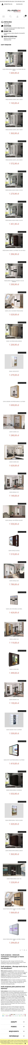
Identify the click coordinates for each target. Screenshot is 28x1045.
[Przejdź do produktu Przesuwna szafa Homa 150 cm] (14, 210)
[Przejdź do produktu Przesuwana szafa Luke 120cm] (14, 89)
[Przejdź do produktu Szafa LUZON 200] (14, 659)
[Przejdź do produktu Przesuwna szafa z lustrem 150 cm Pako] (14, 240)
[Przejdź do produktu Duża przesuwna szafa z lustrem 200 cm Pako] (14, 59)
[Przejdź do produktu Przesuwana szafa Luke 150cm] (14, 120)
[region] (14, 1015)
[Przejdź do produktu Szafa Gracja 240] (14, 571)
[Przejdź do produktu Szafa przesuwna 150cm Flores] (14, 810)
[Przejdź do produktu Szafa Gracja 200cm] (14, 540)
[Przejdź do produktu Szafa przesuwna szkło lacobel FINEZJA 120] (14, 899)
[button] (3, 16)
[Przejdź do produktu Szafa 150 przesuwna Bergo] (14, 331)
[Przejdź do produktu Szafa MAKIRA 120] (14, 689)
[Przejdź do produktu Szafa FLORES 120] (14, 422)
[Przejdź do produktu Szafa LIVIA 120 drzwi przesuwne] (14, 301)
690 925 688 (4, 1)
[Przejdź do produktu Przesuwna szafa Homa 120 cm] (14, 180)
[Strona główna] (14, 10)
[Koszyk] (24, 16)
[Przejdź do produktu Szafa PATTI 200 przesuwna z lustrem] (14, 750)
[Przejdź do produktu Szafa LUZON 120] (14, 629)
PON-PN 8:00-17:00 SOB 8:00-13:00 (16, 1)
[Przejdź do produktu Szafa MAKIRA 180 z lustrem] (14, 720)
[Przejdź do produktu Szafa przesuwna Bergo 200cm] (14, 840)
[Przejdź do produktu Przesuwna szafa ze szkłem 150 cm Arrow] (14, 271)
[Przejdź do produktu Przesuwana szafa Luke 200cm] (14, 150)
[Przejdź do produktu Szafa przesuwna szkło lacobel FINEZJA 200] (14, 929)
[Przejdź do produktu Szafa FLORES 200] (14, 452)
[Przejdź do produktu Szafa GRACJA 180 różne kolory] (14, 511)
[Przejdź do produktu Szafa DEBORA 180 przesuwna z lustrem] (14, 391)
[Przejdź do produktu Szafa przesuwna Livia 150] (14, 870)
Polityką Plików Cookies (5, 1041)
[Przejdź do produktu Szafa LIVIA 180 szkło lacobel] (14, 600)
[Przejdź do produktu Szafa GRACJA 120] (14, 482)
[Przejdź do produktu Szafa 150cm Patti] (14, 361)
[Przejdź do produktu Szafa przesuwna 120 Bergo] (14, 780)
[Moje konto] (17, 16)
